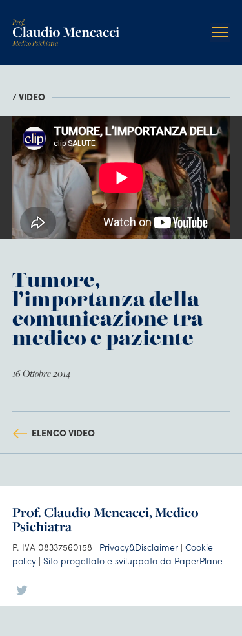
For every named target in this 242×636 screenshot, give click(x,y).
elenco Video (63, 432)
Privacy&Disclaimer (138, 546)
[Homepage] (65, 24)
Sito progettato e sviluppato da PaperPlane (133, 560)
